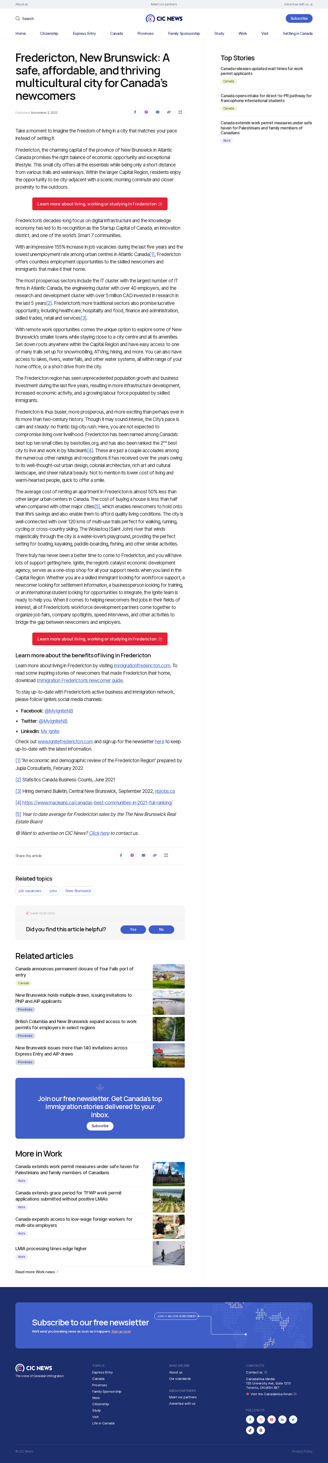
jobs (53, 890)
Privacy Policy (302, 1451)
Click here (99, 833)
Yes (133, 929)
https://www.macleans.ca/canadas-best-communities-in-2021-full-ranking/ (97, 803)
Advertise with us (182, 1403)
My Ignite (50, 731)
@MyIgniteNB (59, 711)
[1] (152, 254)
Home (20, 33)
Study (219, 33)
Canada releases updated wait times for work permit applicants (262, 71)
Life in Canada (103, 1423)
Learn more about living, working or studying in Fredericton (97, 204)
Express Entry (84, 33)
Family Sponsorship (184, 33)
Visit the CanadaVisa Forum (272, 1394)
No (161, 929)
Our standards (180, 1379)
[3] (83, 318)
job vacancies (30, 890)
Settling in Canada (298, 33)
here (159, 742)
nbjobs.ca (165, 791)
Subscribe (299, 18)
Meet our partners (183, 1397)
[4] (90, 450)
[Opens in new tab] (250, 1419)
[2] (49, 303)
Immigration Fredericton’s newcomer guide (80, 680)
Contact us (255, 1372)
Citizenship (49, 33)
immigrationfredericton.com (142, 666)
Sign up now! (121, 1331)
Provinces (145, 33)
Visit (265, 33)
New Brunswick (78, 890)
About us (175, 1372)
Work (243, 33)
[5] (97, 506)
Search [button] (28, 18)
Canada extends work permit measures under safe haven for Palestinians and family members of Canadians (266, 127)
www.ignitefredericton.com (65, 742)
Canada (116, 33)
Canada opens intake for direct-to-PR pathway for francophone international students (266, 98)
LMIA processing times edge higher (51, 1248)
